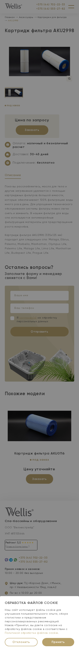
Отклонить (21, 642)
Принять (58, 642)
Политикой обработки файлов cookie (31, 633)
